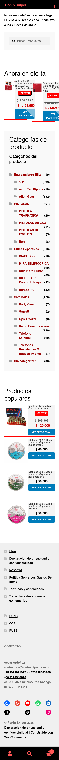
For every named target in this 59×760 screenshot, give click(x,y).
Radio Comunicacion (34, 326)
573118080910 (16, 677)
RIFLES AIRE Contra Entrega (30, 280)
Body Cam (26, 304)
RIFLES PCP (27, 289)
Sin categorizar (25, 361)
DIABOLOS (27, 256)
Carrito (45, 750)
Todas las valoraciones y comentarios (27, 598)
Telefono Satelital (25, 335)
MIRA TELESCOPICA (34, 263)
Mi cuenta (10, 753)
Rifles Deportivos (26, 249)
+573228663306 (40, 672)
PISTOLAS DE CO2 (32, 222)
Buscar (29, 753)
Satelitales (21, 297)
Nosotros (15, 570)
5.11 (22, 182)
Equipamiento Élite (27, 174)
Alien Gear (26, 196)
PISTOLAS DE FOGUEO (29, 232)
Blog (12, 551)
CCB (12, 623)
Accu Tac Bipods (31, 189)
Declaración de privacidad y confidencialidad (29, 560)
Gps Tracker (27, 319)
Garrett (24, 311)
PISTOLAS (21, 203)
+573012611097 (15, 672)
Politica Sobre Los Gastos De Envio (30, 579)
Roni (22, 241)
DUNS (13, 616)
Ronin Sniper (15, 4)
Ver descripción (25, 113)
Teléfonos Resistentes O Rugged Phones (30, 349)
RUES (13, 630)
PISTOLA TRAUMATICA (28, 213)
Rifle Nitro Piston (31, 270)
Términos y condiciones (26, 589)
